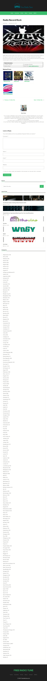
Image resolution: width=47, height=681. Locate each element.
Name (4, 151)
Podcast (5, 540)
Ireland (4, 430)
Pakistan (5, 528)
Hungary (5, 415)
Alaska (4, 260)
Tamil (4, 612)
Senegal (5, 571)
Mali (4, 475)
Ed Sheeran (5, 368)
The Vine (5, 223)
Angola (4, 270)
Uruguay (5, 645)
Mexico (4, 485)
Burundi (5, 321)
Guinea (4, 401)
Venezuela (5, 649)
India (4, 418)
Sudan (4, 598)
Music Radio (6, 502)
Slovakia (5, 577)
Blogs (4, 307)
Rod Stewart (6, 555)
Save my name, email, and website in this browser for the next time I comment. (22, 171)
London (5, 463)
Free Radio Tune (23, 670)
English (4, 375)
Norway (5, 522)
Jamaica (5, 438)
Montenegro (6, 493)
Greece (4, 395)
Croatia (4, 346)
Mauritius (5, 483)
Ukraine (5, 641)
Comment (5, 136)
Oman (4, 524)
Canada (5, 327)
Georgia (5, 389)
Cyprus (4, 350)
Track (4, 628)
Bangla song (6, 293)
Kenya (4, 446)
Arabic (4, 274)
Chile (4, 333)
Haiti (4, 405)
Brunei (4, 317)
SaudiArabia (6, 569)
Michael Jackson (7, 487)
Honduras (5, 411)
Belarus (4, 299)
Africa (4, 256)
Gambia (5, 385)
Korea (4, 448)
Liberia (4, 460)
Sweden (5, 602)
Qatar (4, 551)
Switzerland (6, 604)
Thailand (5, 616)
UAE (4, 635)
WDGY (4, 233)
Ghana (4, 393)
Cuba (4, 348)
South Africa (6, 585)
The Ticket (5, 244)
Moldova (5, 491)
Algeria (4, 264)
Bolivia (4, 309)
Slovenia (5, 579)
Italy (4, 434)
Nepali (4, 506)
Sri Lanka (5, 596)
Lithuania (5, 461)
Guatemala (5, 399)
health (4, 407)
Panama (5, 532)
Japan (4, 440)
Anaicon (5, 266)
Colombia (5, 338)
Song (4, 583)
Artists (4, 280)
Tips (4, 620)
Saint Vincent (6, 567)
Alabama (5, 258)
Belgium (5, 301)
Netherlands (6, 508)
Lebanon (5, 458)
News (4, 512)
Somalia (5, 581)
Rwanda (5, 561)
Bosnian (5, 313)
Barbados (5, 297)
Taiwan (4, 608)
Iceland (4, 417)
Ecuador (5, 366)
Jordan (4, 442)
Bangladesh (6, 295)
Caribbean (5, 329)
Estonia (5, 377)
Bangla (4, 291)
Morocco (5, 495)
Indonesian (5, 424)
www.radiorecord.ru (33, 66)
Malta (4, 477)
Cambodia (5, 323)
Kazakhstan (6, 444)
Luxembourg (6, 465)
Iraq (4, 428)
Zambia (4, 657)
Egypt (4, 370)
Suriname (5, 600)
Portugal (5, 547)
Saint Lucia (5, 565)
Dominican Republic (7, 362)
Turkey (4, 633)
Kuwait (4, 452)
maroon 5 (5, 479)
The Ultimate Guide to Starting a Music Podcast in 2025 (14, 202)
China (4, 334)
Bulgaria (5, 319)
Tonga (4, 622)
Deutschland (6, 356)
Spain (4, 588)
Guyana (5, 403)
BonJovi (5, 311)
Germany (5, 391)
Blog (4, 305)
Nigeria (4, 520)
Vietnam (5, 653)
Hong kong (5, 413)
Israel (4, 432)
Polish (4, 544)
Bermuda (5, 303)
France (4, 383)
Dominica (5, 360)
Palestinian (5, 530)
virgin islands (6, 655)
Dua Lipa (5, 364)
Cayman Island (6, 331)
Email (4, 158)
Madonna (5, 471)
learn (4, 456)
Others (4, 526)
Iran (4, 426)
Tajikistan (5, 610)
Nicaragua (5, 518)
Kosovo (5, 450)
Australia (5, 284)
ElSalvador (5, 372)
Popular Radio (6, 545)
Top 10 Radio (6, 624)
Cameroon (5, 325)
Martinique (5, 481)
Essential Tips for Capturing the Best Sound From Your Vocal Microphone (18, 213)
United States (6, 643)
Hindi (4, 409)
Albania (4, 262)
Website (5, 164)
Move (4, 497)
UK (3, 639)
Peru (4, 536)
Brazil (4, 315)
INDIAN (4, 420)
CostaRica (5, 344)
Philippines (5, 538)
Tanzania (5, 614)
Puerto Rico (5, 549)
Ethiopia (5, 379)
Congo (4, 342)
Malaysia (5, 473)
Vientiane (5, 651)
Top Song (5, 626)
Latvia (4, 454)
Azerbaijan (5, 288)
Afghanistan (6, 254)
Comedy (5, 340)
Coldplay (5, 336)
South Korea (6, 587)
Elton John (5, 374)
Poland (4, 542)
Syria (4, 606)
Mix (4, 489)
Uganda (5, 637)
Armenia (5, 278)
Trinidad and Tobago (8, 630)
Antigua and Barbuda (8, 272)
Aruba (4, 282)
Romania (5, 557)
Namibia (5, 504)
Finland (4, 381)
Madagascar (6, 469)
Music (4, 499)
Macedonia (5, 467)
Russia (4, 559)
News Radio (6, 516)
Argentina (5, 276)
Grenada (5, 397)
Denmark (5, 354)
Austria (4, 286)
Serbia (4, 573)
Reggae (4, 553)
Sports (4, 590)
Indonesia (5, 422)
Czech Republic (6, 352)
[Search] (42, 186)
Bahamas (5, 290)
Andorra (5, 268)
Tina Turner (5, 618)
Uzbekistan (5, 647)
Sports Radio (6, 594)
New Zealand (6, 510)
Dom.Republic (6, 358)
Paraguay (5, 534)
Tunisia (4, 631)
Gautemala (5, 387)
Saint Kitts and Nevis (8, 563)
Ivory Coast (5, 436)
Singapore (5, 575)
